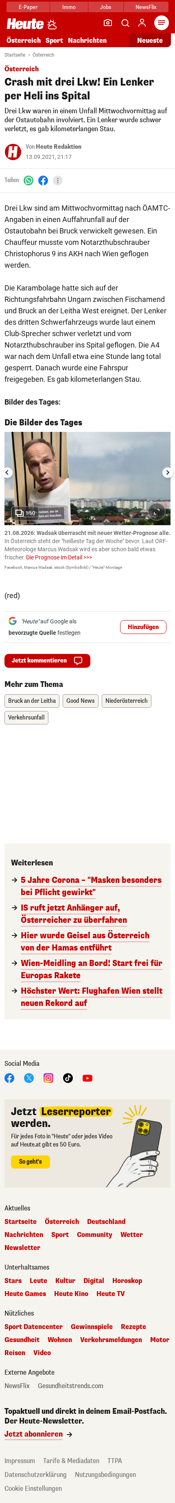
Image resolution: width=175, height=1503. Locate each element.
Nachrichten (23, 1235)
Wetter (131, 1235)
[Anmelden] (142, 23)
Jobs (105, 7)
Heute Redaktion (58, 147)
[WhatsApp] (28, 180)
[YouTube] (87, 1077)
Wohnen (60, 1340)
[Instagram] (48, 1077)
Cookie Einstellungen (33, 1488)
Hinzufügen (143, 627)
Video (42, 1353)
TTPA (114, 1461)
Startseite (14, 55)
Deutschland (106, 1222)
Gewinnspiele (92, 1327)
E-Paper (28, 7)
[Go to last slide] (7, 472)
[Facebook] (43, 180)
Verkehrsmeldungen (111, 1340)
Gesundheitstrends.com (70, 1386)
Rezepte (133, 1327)
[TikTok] (68, 1077)
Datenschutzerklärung (35, 1474)
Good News (80, 701)
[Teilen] (58, 180)
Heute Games (25, 1294)
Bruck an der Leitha (32, 701)
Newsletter (22, 1248)
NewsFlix (146, 7)
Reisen (14, 1353)
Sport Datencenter (33, 1327)
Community (94, 1235)
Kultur (65, 1281)
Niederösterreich (126, 701)
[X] (29, 1077)
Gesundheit (21, 1340)
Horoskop (127, 1281)
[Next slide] (167, 472)
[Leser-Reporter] (108, 23)
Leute (38, 1281)
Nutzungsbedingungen (105, 1474)
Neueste (150, 40)
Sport (54, 40)
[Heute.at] (25, 23)
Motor (159, 1340)
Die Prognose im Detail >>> (59, 557)
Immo (69, 7)
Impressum (19, 1461)
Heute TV (110, 1294)
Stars (13, 1281)
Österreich (24, 40)
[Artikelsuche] (125, 23)
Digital (93, 1281)
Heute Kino (71, 1294)
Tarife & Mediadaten (71, 1461)
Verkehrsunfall (26, 718)
